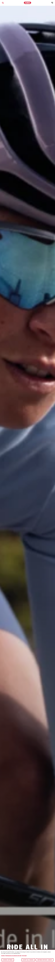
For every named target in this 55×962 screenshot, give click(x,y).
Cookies (3, 955)
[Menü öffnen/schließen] (52, 3)
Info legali (24, 955)
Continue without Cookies (44, 960)
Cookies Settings (8, 960)
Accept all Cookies (28, 960)
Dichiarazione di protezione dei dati (13, 955)
